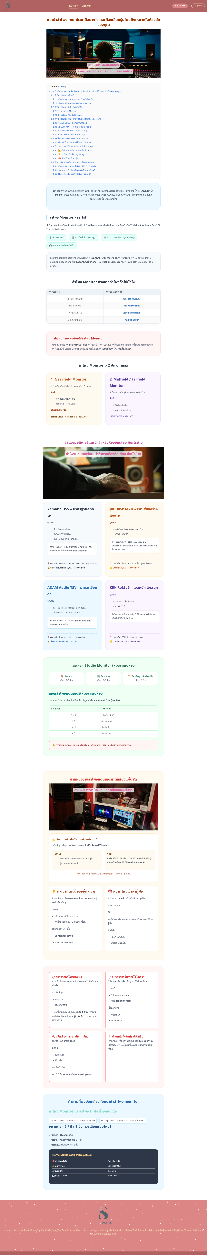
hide (63, 87)
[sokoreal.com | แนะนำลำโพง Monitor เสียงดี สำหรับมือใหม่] (33, 6)
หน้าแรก (73, 6)
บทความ (86, 6)
